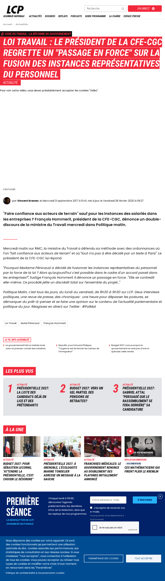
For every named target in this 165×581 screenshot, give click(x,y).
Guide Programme (95, 16)
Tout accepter (143, 558)
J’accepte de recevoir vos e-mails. (107, 513)
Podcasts (76, 16)
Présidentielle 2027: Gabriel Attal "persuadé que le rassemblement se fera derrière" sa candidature (139, 398)
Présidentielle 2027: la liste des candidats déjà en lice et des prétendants (33, 396)
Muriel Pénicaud (30, 323)
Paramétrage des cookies (104, 558)
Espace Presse (132, 16)
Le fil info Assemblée (17, 339)
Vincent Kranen (28, 201)
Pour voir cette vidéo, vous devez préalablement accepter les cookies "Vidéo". (49, 90)
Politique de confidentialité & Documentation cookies (35, 573)
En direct (144, 8)
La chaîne (114, 16)
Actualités (35, 16)
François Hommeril (55, 323)
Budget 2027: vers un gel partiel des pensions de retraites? (86, 394)
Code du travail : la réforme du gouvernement (38, 34)
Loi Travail (10, 323)
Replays (63, 16)
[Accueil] (13, 16)
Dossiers (50, 16)
